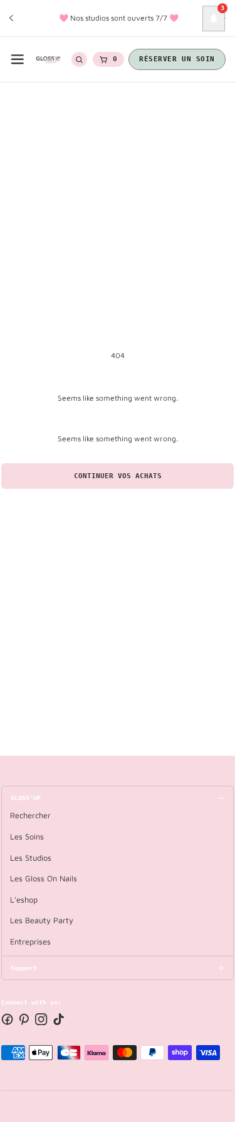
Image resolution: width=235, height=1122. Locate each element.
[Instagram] (41, 1019)
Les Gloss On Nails (43, 878)
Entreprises (30, 941)
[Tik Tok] (59, 1019)
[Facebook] (7, 1019)
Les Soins (27, 836)
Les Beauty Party (41, 920)
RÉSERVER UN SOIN (177, 59)
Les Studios (30, 858)
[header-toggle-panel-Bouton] (17, 59)
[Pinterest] (24, 1019)
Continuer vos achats (118, 476)
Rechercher (30, 815)
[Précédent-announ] (11, 18)
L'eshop (24, 899)
